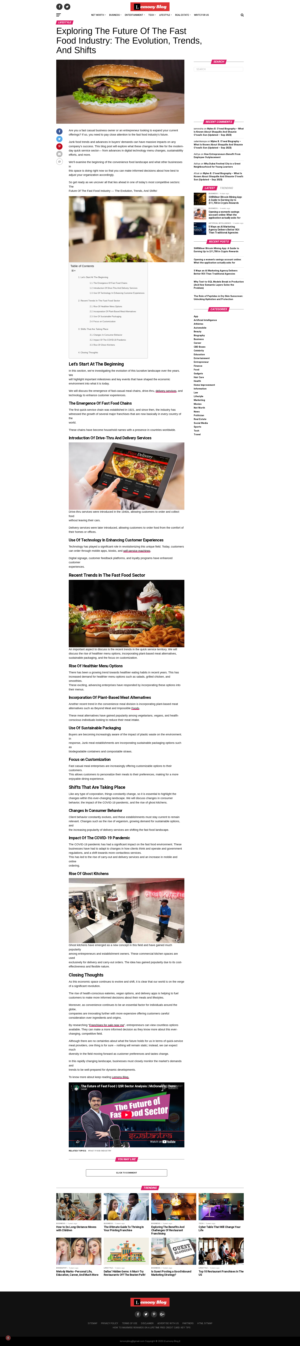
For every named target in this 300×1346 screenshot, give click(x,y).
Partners (188, 1323)
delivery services (166, 390)
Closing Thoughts (89, 352)
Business (114, 15)
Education (199, 354)
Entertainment (134, 15)
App (196, 316)
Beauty (197, 331)
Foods (135, 708)
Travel (197, 434)
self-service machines (136, 550)
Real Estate (182, 15)
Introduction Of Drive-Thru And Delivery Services (115, 288)
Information (200, 388)
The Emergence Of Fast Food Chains (110, 283)
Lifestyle (164, 15)
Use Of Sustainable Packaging (107, 316)
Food (196, 369)
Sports (197, 427)
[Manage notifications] (8, 1337)
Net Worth (97, 15)
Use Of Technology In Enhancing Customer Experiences (119, 293)
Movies (198, 404)
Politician (199, 415)
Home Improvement (204, 385)
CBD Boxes (199, 347)
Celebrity (199, 350)
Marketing (199, 400)
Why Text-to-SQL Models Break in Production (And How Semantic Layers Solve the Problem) (219, 284)
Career (197, 343)
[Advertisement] (219, 95)
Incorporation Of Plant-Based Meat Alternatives (114, 311)
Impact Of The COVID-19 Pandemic (109, 340)
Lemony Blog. (120, 1077)
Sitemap (92, 1323)
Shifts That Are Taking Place (94, 329)
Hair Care (199, 377)
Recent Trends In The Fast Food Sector (100, 300)
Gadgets (198, 373)
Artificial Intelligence (205, 320)
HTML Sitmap (204, 1323)
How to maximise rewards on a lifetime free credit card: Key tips (151, 1327)
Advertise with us (168, 1323)
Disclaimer (147, 1323)
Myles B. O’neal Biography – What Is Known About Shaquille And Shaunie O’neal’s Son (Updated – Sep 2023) (219, 131)
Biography (199, 335)
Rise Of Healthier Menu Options (107, 306)
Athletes (198, 324)
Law (196, 392)
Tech (151, 15)
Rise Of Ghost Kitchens (104, 345)
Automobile (200, 328)
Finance (198, 366)
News (197, 411)
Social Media (201, 423)
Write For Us (201, 15)
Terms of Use (129, 1323)
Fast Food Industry (100, 1151)
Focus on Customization (104, 321)
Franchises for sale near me (106, 1025)
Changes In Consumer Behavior (107, 335)
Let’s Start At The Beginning (94, 277)
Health (197, 381)
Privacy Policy (109, 1323)
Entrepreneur (201, 362)
